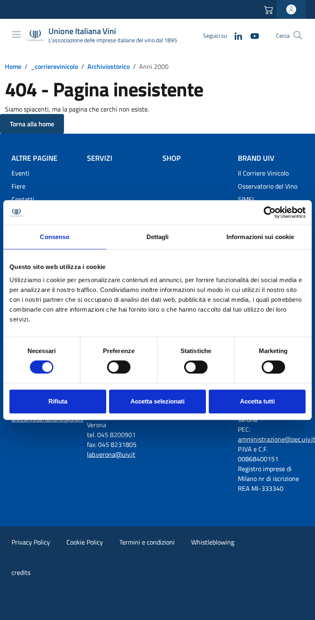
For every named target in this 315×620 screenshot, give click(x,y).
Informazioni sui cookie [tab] (260, 236)
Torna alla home (32, 124)
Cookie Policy (84, 542)
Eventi (20, 173)
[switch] (118, 367)
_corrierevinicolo (54, 66)
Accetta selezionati (157, 401)
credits (20, 572)
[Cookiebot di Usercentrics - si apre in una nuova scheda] (270, 212)
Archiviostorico (108, 66)
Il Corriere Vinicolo (263, 173)
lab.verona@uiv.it (111, 454)
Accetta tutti (257, 401)
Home (13, 66)
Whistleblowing (212, 542)
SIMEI (246, 199)
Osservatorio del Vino (267, 186)
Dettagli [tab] (157, 236)
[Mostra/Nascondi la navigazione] (16, 34)
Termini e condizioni (147, 542)
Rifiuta (57, 401)
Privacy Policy (30, 542)
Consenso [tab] (54, 236)
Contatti (22, 199)
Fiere (18, 186)
